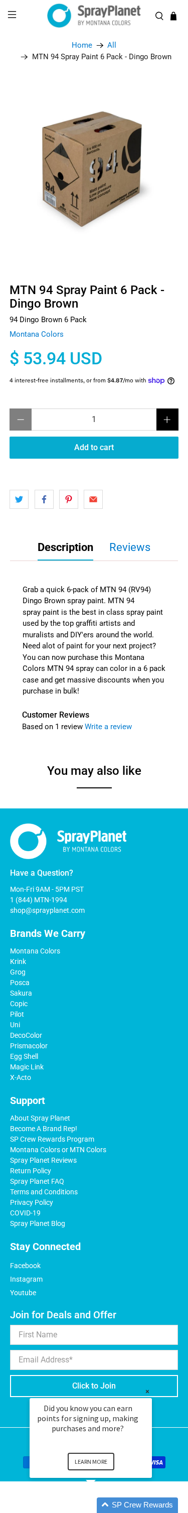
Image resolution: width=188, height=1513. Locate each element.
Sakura (21, 993)
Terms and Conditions (44, 1192)
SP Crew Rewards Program (52, 1139)
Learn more (91, 1461)
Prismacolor (29, 1046)
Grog (18, 972)
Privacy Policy (31, 1202)
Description (65, 547)
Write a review (108, 726)
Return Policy (30, 1171)
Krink (18, 961)
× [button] (147, 1391)
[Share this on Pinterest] (68, 499)
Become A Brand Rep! (43, 1129)
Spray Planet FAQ (37, 1181)
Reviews (129, 547)
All (111, 45)
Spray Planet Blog (37, 1223)
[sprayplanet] (94, 16)
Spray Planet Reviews (43, 1160)
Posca (20, 983)
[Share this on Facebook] (44, 499)
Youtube (23, 1293)
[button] (103, 1505)
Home (82, 45)
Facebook (25, 1266)
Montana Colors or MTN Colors (58, 1150)
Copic (19, 1004)
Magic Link (27, 1067)
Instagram (26, 1279)
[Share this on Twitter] (19, 499)
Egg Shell (24, 1056)
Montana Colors (37, 334)
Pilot (17, 1014)
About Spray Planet (40, 1118)
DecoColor (26, 1035)
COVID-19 (25, 1213)
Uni (15, 1025)
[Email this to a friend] (93, 499)
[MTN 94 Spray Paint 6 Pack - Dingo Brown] (94, 168)
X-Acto (20, 1077)
